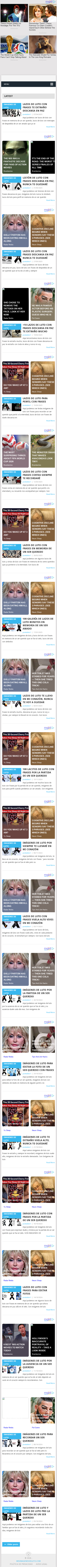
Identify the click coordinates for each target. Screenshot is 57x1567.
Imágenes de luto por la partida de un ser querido (37, 993)
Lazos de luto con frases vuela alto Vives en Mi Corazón (38, 919)
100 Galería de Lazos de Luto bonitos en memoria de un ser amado (38, 623)
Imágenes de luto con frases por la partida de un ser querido (37, 1216)
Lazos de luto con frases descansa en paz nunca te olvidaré (38, 254)
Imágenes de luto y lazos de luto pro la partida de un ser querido (36, 1512)
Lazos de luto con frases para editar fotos (35, 1290)
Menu (6, 84)
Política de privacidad (21, 1564)
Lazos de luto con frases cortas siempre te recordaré (37, 475)
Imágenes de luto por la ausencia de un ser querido (37, 1364)
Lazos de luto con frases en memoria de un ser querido (37, 548)
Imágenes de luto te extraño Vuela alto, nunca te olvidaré (36, 1140)
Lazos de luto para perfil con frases (35, 400)
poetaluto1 (27, 114)
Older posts (12, 1544)
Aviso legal (41, 1564)
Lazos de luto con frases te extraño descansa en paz (35, 107)
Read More (50, 127)
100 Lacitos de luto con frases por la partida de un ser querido (38, 772)
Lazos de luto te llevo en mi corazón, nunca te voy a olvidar (38, 699)
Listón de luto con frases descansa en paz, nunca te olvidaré (38, 181)
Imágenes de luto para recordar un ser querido (38, 1437)
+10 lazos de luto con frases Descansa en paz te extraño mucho (38, 328)
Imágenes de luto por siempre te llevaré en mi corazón (37, 846)
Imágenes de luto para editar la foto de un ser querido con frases (38, 1066)
